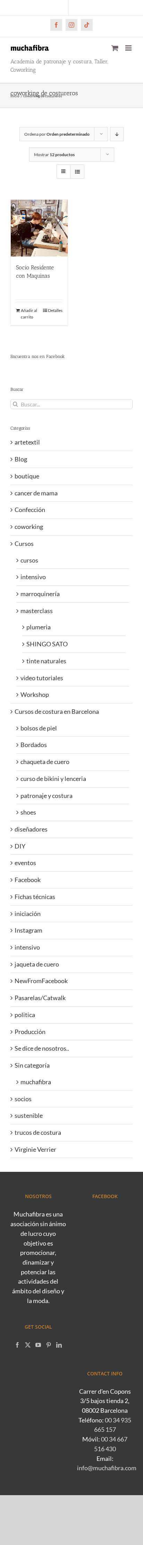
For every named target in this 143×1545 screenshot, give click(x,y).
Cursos (24, 543)
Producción (30, 1031)
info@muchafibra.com (106, 1468)
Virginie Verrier (35, 1149)
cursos (29, 560)
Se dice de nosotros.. (42, 1048)
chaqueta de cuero (44, 761)
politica (25, 1014)
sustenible (29, 1115)
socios (23, 1099)
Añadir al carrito (29, 313)
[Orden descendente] (117, 134)
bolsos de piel (38, 728)
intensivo (33, 577)
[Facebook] (17, 1345)
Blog (21, 459)
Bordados (33, 744)
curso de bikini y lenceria (53, 778)
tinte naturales (46, 661)
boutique (27, 476)
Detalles (55, 310)
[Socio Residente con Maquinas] (39, 228)
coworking (29, 526)
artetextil (27, 442)
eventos (25, 862)
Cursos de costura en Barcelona (57, 711)
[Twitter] (28, 1345)
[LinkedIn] (59, 1345)
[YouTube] (38, 1345)
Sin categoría (32, 1065)
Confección (30, 509)
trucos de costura (38, 1132)
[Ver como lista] (77, 171)
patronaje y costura (46, 795)
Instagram (28, 930)
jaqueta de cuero (37, 964)
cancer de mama (36, 493)
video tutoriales (41, 678)
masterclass (36, 610)
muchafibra (35, 1082)
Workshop (34, 694)
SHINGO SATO (47, 644)
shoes (28, 812)
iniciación (28, 913)
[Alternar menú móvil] (129, 48)
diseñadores (31, 829)
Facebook (28, 879)
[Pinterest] (48, 1345)
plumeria (38, 627)
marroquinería (40, 594)
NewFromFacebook (41, 981)
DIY (20, 846)
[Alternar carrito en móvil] (114, 48)
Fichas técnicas (35, 896)
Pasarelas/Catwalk (40, 997)
